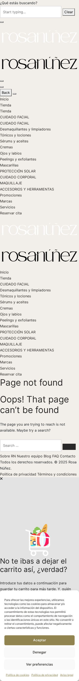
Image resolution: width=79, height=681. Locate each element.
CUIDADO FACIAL (14, 117)
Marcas (6, 201)
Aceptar (39, 640)
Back (6, 92)
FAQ (56, 456)
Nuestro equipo (30, 456)
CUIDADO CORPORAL (18, 177)
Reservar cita (11, 213)
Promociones (11, 195)
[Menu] (2, 81)
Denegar (39, 652)
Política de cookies (17, 675)
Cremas (6, 147)
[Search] (69, 447)
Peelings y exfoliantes (18, 159)
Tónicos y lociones (15, 135)
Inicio (4, 99)
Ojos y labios (11, 153)
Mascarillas (9, 165)
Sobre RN (8, 456)
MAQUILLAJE (11, 183)
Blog (48, 456)
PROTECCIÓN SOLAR (18, 171)
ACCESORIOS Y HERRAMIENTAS (27, 189)
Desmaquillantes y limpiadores (25, 129)
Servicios (7, 207)
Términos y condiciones (57, 474)
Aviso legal (66, 675)
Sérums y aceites (14, 141)
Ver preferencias (39, 664)
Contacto (67, 456)
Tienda (5, 105)
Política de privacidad (44, 675)
